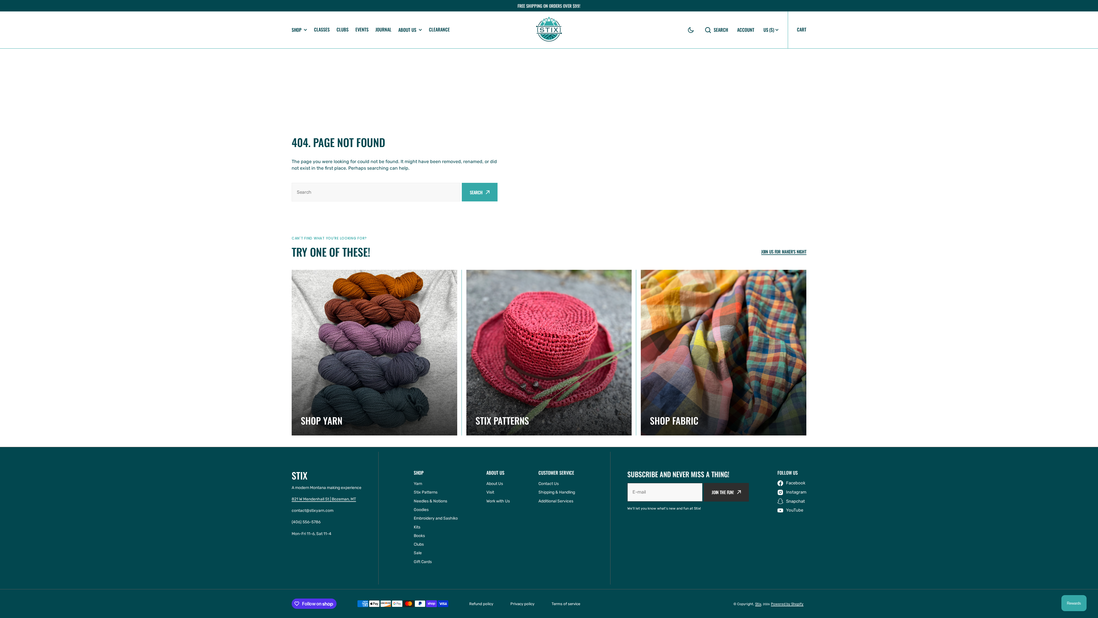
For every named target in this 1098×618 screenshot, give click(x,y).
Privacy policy (522, 604)
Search (721, 30)
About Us (407, 30)
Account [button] (745, 30)
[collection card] (374, 352)
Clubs (343, 29)
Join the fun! (723, 492)
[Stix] (549, 30)
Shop (296, 30)
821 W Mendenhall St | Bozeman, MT (324, 499)
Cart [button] (801, 29)
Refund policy (481, 604)
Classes (322, 29)
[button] (690, 30)
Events (362, 29)
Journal (383, 29)
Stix (758, 604)
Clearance (439, 29)
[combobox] (376, 192)
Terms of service (566, 604)
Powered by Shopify (787, 604)
